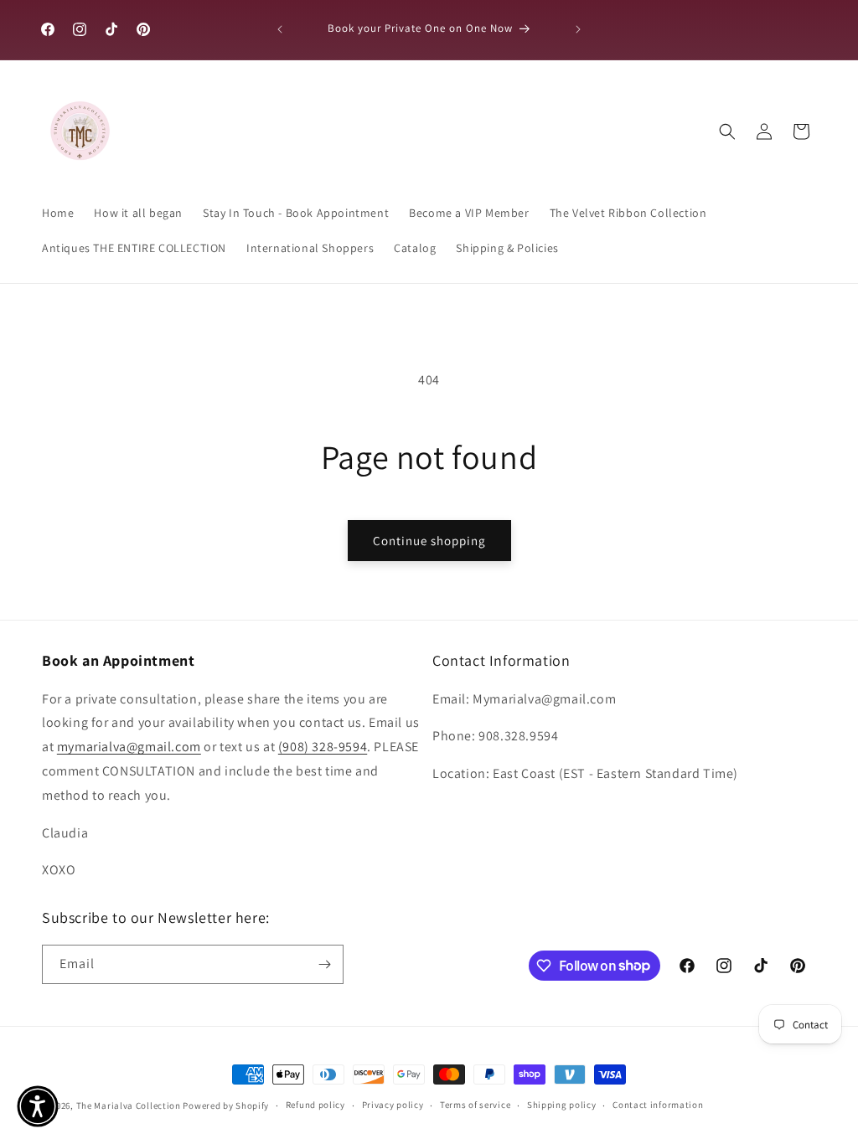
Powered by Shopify (226, 1105)
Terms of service (475, 1105)
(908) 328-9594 (322, 746)
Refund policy (315, 1105)
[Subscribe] (324, 964)
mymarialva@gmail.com (129, 746)
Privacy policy (393, 1105)
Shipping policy (562, 1105)
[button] (727, 131)
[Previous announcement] (279, 29)
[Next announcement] (578, 29)
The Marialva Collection (128, 1105)
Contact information (657, 1105)
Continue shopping (429, 541)
